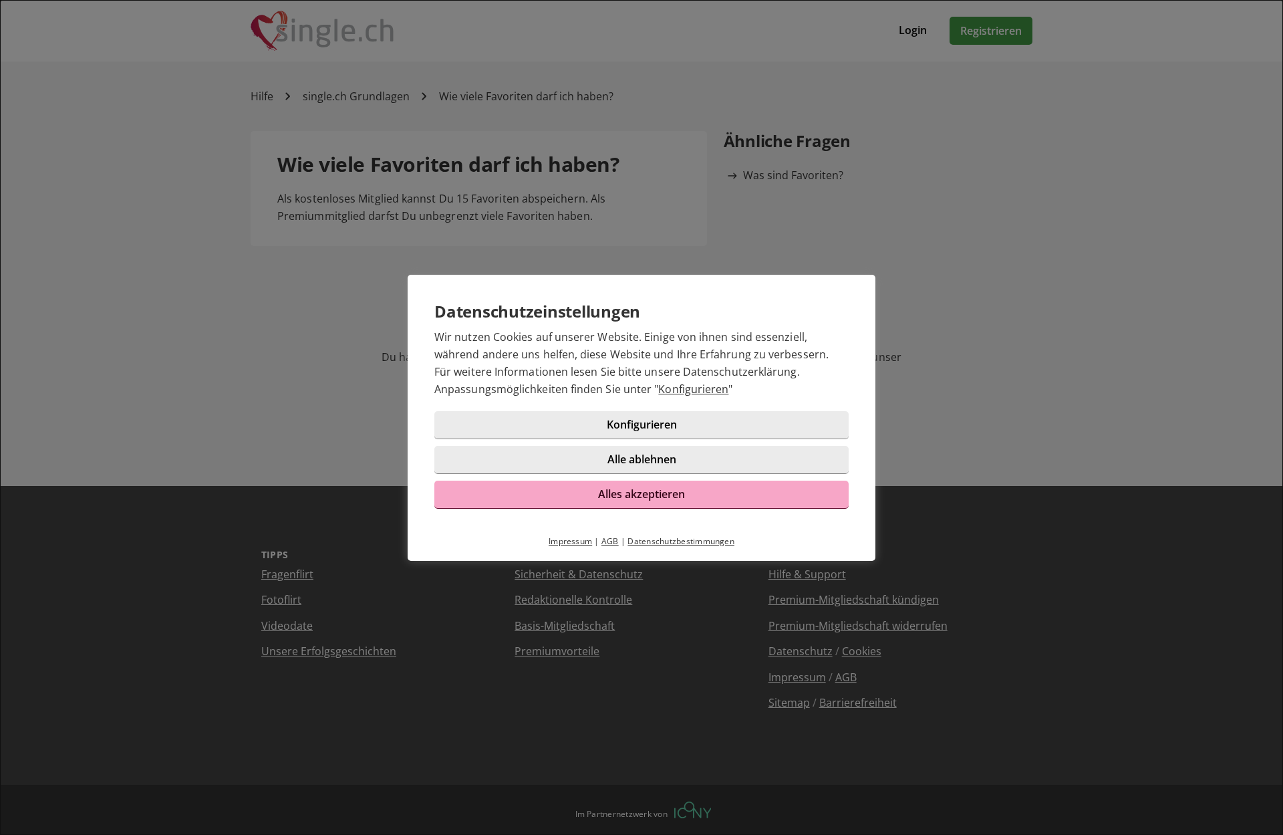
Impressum (570, 541)
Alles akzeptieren (641, 494)
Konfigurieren (693, 389)
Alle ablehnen (641, 459)
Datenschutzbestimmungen (680, 541)
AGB (610, 541)
